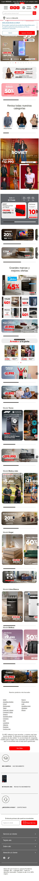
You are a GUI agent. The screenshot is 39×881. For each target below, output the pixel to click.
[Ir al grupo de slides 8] (26, 63)
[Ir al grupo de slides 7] (23, 63)
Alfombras (24, 708)
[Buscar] (34, 13)
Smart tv (5, 714)
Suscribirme (31, 823)
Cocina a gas (7, 729)
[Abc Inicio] (14, 7)
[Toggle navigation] (5, 7)
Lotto (23, 704)
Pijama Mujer (25, 702)
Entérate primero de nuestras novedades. (19, 818)
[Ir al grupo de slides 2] (10, 63)
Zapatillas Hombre (8, 702)
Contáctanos (14, 807)
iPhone (24, 710)
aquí (22, 3)
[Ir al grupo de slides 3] (13, 63)
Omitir (10, 33)
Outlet (4, 700)
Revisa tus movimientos (16, 787)
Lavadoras (6, 723)
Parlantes (5, 727)
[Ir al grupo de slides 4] (16, 63)
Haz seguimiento (13, 766)
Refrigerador (6, 706)
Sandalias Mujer (7, 716)
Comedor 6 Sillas (8, 712)
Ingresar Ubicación (26, 33)
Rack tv (24, 700)
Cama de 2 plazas (8, 710)
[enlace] (10, 301)
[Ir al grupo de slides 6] (21, 63)
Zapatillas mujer (26, 706)
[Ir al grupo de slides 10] (31, 63)
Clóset (5, 704)
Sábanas (5, 725)
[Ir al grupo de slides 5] (18, 63)
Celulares (6, 718)
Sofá (4, 721)
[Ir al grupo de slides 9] (29, 63)
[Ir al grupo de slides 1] (8, 63)
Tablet (4, 708)
